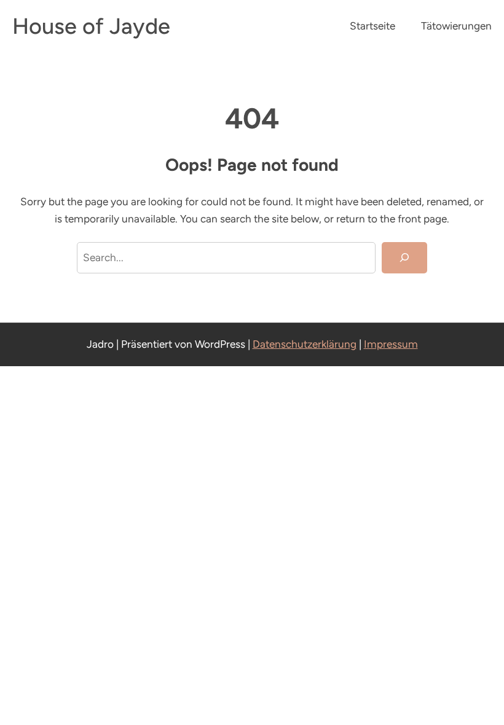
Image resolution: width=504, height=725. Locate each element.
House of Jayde (91, 26)
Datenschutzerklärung (304, 344)
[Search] (404, 257)
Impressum (391, 344)
